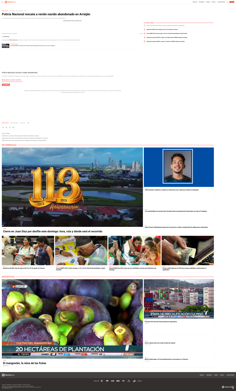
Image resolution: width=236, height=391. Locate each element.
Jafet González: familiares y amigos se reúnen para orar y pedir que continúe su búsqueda (172, 190)
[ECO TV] (118, 381)
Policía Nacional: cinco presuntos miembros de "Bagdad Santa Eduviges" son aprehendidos (24, 140)
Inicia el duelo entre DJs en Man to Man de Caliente (160, 343)
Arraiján (23, 122)
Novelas (222, 375)
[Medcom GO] (96, 381)
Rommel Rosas (5, 365)
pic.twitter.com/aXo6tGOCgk (114, 90)
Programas (209, 375)
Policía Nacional (14, 122)
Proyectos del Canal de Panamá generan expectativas (161, 321)
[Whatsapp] (9, 127)
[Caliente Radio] (129, 381)
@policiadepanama (36, 90)
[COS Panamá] (112, 381)
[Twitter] (6, 127)
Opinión (216, 375)
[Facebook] (3, 127)
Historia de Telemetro (17, 384)
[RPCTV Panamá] (101, 381)
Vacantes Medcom (26, 384)
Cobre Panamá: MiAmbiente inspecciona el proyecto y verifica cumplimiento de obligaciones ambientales (176, 227)
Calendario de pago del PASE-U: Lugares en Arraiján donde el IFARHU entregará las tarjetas (167, 37)
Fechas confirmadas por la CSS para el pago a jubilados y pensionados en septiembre (166, 25)
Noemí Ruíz (6, 36)
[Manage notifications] (233, 388)
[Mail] (13, 127)
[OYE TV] (107, 381)
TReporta (202, 375)
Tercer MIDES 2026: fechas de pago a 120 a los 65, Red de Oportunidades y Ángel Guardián (167, 33)
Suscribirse (6, 84)
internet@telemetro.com (8, 388)
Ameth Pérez (147, 323)
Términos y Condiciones (7, 384)
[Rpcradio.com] (123, 381)
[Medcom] (139, 381)
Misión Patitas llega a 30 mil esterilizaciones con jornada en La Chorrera (166, 359)
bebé (28, 122)
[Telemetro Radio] (134, 381)
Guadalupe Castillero (148, 344)
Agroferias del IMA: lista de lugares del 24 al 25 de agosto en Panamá (162, 29)
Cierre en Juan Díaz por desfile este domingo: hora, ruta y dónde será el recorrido (52, 231)
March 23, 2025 (81, 92)
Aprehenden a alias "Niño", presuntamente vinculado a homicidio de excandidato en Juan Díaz (25, 138)
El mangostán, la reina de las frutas (24, 363)
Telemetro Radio (230, 375)
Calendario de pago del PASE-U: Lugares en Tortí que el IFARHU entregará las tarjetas (166, 41)
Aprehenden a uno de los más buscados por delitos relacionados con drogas (20, 135)
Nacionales (11, 10)
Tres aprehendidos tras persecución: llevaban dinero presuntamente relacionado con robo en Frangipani (32, 45)
